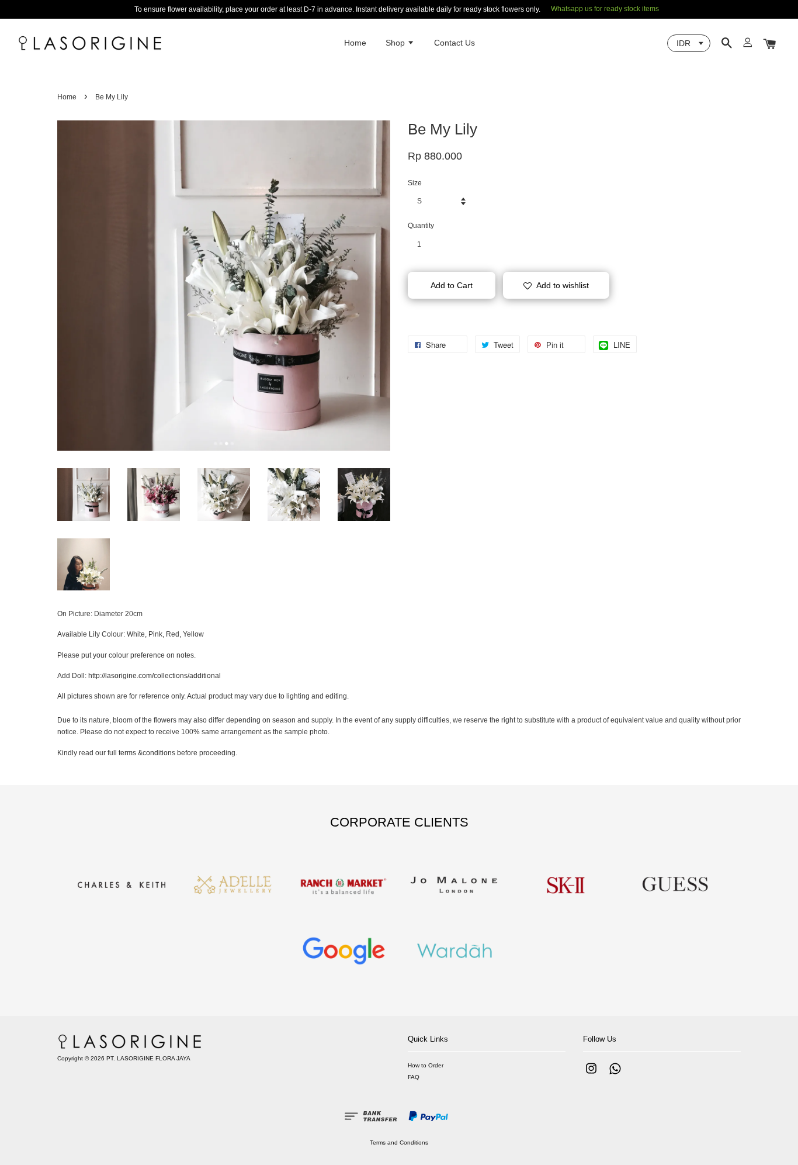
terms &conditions (147, 753)
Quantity (421, 226)
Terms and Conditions (399, 1142)
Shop (396, 42)
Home (355, 42)
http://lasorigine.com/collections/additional (154, 676)
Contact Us (454, 42)
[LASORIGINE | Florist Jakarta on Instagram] (591, 1074)
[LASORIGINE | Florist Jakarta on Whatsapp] (615, 1074)
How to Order (425, 1065)
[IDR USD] (688, 43)
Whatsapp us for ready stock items (605, 9)
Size (415, 183)
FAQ (413, 1077)
